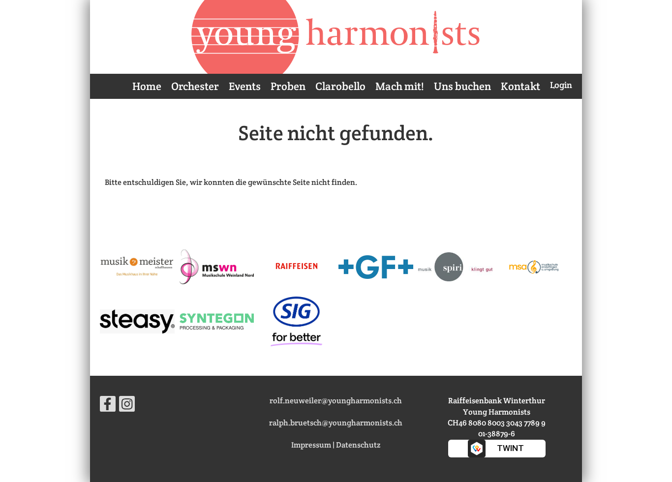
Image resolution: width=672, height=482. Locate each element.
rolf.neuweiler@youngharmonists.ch (336, 400)
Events (245, 86)
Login (561, 84)
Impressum (311, 445)
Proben (288, 86)
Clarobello (340, 86)
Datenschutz (358, 445)
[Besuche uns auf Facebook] (108, 406)
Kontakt (520, 86)
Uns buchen (462, 86)
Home (146, 86)
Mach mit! (399, 86)
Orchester (195, 86)
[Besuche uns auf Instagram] (127, 406)
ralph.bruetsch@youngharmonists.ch (335, 423)
